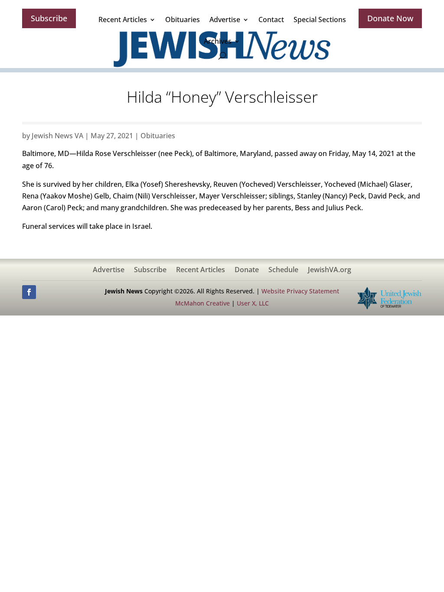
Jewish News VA (57, 135)
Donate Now (390, 18)
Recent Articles (122, 19)
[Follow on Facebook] (29, 292)
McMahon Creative (202, 303)
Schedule (283, 270)
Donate (247, 270)
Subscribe (49, 18)
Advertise (224, 19)
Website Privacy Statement (300, 291)
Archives (218, 41)
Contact (271, 19)
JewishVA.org (329, 270)
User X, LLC (253, 303)
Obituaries (182, 19)
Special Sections (320, 19)
